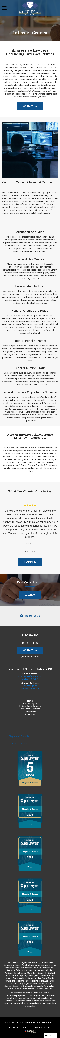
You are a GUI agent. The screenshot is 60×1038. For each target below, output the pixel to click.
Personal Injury (30, 703)
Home (30, 701)
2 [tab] (27, 551)
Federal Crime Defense (30, 706)
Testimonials (30, 711)
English (48, 1035)
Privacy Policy (14, 1027)
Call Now (30, 595)
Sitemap (26, 1027)
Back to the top (32, 616)
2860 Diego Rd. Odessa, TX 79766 (30, 686)
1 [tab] (25, 551)
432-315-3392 (30, 643)
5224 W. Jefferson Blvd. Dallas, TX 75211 (30, 677)
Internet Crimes (30, 33)
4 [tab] (32, 551)
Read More (30, 562)
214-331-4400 (30, 635)
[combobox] (50, 1035)
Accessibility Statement (41, 1027)
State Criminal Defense (30, 708)
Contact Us (30, 106)
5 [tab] (34, 551)
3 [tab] (30, 551)
